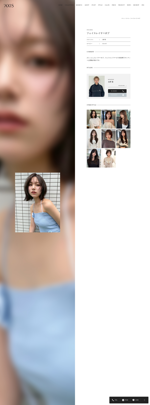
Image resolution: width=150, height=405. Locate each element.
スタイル (127, 18)
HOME (60, 5)
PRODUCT (121, 5)
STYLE (100, 5)
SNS (143, 5)
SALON (107, 5)
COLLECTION (69, 5)
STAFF (94, 5)
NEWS (129, 5)
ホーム (123, 18)
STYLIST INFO (122, 85)
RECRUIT (136, 5)
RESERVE (79, 5)
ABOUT (87, 5)
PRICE (114, 5)
